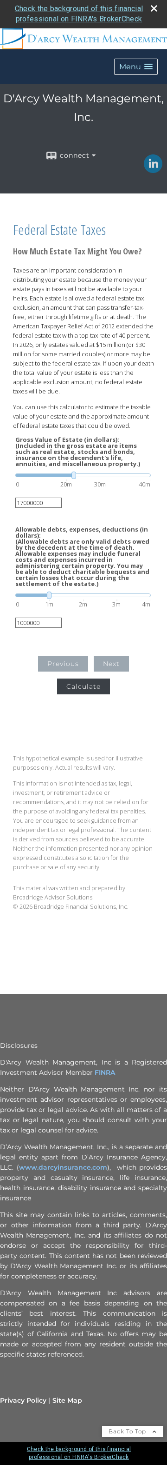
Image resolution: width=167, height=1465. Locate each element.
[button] (136, 67)
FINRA (105, 1072)
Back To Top (128, 1431)
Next (111, 663)
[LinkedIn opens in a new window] (153, 169)
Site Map (67, 1400)
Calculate (83, 686)
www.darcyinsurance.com (63, 1167)
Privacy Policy (23, 1400)
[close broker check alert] (154, 8)
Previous (63, 663)
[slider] (83, 475)
